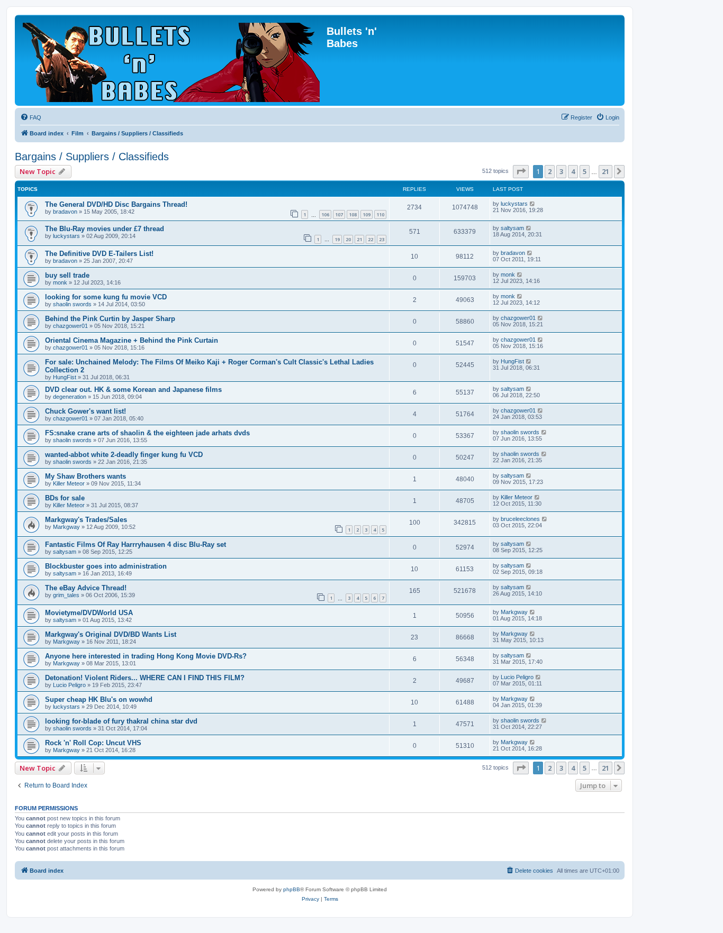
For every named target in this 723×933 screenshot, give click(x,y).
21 (359, 239)
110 (380, 214)
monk (60, 282)
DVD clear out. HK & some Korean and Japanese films (133, 390)
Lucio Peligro (69, 685)
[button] (521, 171)
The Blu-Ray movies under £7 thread (104, 229)
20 (348, 239)
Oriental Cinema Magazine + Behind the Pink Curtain (131, 340)
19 (337, 239)
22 (370, 239)
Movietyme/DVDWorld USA (89, 613)
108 (353, 214)
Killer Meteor (69, 483)
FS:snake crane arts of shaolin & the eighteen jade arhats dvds (147, 433)
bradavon (65, 211)
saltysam (512, 228)
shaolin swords (72, 304)
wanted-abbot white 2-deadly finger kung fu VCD (124, 455)
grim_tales (66, 595)
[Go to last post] (532, 203)
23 (381, 239)
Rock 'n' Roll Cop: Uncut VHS (93, 743)
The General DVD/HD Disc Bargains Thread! (116, 204)
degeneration (69, 397)
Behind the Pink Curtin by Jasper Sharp (110, 319)
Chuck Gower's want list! (85, 411)
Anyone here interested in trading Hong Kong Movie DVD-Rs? (146, 656)
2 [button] (550, 171)
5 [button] (584, 171)
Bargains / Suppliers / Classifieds (92, 156)
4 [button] (573, 171)
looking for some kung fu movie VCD (106, 297)
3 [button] (561, 171)
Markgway (66, 527)
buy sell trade (67, 275)
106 (325, 214)
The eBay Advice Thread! (85, 588)
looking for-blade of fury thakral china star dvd (121, 721)
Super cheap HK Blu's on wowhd (98, 699)
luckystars (514, 203)
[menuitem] (30, 117)
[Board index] (172, 60)
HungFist (64, 377)
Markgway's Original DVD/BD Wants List (110, 634)
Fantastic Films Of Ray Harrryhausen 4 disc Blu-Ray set (135, 544)
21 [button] (605, 171)
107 (339, 214)
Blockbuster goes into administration (106, 566)
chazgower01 (70, 326)
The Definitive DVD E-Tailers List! (99, 254)
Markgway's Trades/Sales (86, 520)
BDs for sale (65, 498)
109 (366, 214)
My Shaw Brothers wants (85, 476)
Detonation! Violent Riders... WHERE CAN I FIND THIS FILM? (145, 678)
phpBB (291, 889)
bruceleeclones (520, 519)
